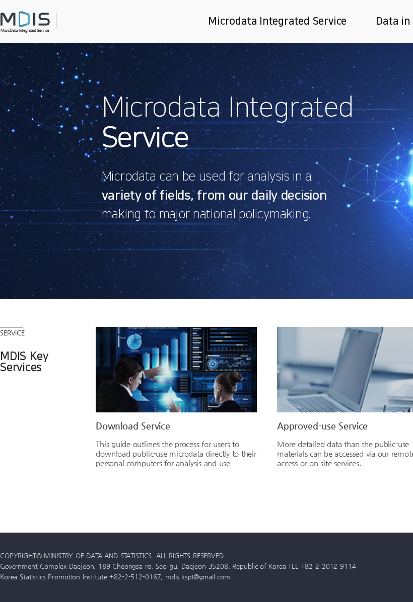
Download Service (133, 425)
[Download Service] (176, 369)
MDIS (50, 22)
